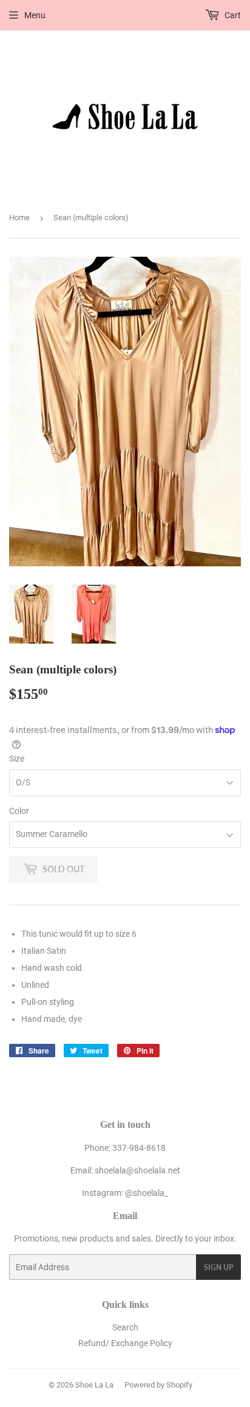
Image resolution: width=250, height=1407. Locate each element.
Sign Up (218, 1267)
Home (19, 217)
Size (16, 758)
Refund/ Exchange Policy (125, 1343)
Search (125, 1327)
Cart (232, 15)
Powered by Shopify (158, 1384)
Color (19, 811)
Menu (35, 15)
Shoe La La (94, 1384)
